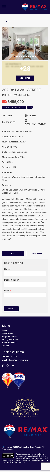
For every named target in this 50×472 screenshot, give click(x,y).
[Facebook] (2, 365)
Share (13, 253)
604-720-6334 (11, 356)
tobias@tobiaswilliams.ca (18, 360)
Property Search (9, 336)
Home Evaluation (9, 342)
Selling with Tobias (10, 339)
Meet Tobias (7, 333)
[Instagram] (8, 365)
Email (7, 290)
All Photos (25, 78)
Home (4, 330)
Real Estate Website (33, 447)
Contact (5, 345)
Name (7, 269)
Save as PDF (37, 253)
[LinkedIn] (13, 365)
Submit (11, 309)
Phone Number (11, 280)
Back (8, 21)
